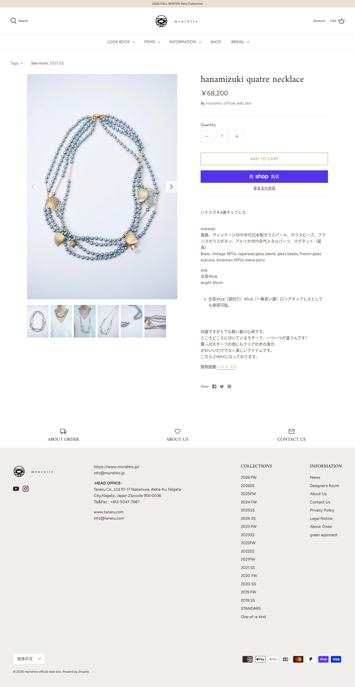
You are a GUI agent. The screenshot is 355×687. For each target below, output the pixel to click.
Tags (16, 63)
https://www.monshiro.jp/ (116, 466)
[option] (102, 186)
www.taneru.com (109, 512)
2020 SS (248, 584)
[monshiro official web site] (177, 21)
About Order (321, 526)
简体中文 (25, 659)
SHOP (215, 42)
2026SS (247, 485)
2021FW (248, 559)
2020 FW (249, 575)
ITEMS (149, 42)
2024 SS (248, 518)
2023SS (247, 535)
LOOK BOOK (118, 42)
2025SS (248, 510)
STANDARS (251, 608)
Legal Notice (321, 518)
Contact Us (320, 502)
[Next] (171, 186)
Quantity (208, 124)
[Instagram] (26, 489)
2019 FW (248, 592)
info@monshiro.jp (109, 473)
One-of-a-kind (253, 616)
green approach (324, 535)
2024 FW (249, 502)
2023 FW (249, 526)
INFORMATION (182, 42)
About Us (318, 493)
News (315, 477)
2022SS (247, 551)
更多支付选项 (264, 188)
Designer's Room (324, 485)
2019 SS (248, 600)
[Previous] (32, 186)
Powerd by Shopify (76, 671)
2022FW (248, 543)
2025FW (248, 493)
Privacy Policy (322, 510)
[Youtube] (16, 489)
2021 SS (57, 63)
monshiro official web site (228, 103)
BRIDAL (237, 42)
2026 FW (249, 477)
